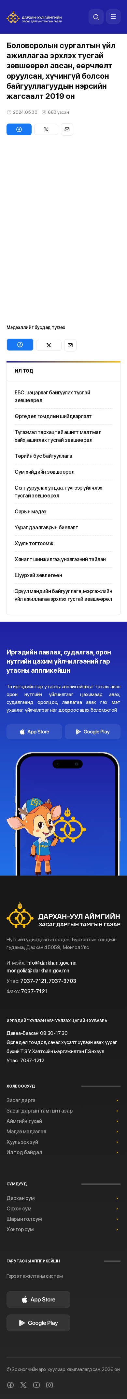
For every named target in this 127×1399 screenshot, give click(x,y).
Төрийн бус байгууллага (43, 456)
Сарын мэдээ (30, 511)
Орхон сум (19, 1209)
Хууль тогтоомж (34, 543)
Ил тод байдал (24, 1152)
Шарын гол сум (24, 1219)
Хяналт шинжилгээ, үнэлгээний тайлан (60, 559)
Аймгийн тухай (24, 1121)
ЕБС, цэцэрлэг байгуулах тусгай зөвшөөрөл (52, 396)
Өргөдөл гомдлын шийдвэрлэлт (53, 416)
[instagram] (49, 1385)
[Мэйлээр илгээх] (67, 129)
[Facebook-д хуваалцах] (19, 129)
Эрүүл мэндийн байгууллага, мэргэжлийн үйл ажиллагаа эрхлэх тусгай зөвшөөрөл (63, 595)
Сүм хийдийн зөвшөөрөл (45, 472)
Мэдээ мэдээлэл (26, 1131)
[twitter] (23, 1385)
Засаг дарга (21, 1100)
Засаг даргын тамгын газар (40, 1111)
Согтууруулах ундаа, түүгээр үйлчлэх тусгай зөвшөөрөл (58, 492)
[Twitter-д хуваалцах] (46, 129)
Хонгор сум (20, 1229)
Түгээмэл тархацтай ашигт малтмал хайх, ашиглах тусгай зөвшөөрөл (58, 436)
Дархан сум (21, 1198)
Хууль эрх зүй (22, 1142)
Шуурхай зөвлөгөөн (38, 575)
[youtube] (36, 1385)
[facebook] (10, 1385)
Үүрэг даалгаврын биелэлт (46, 527)
